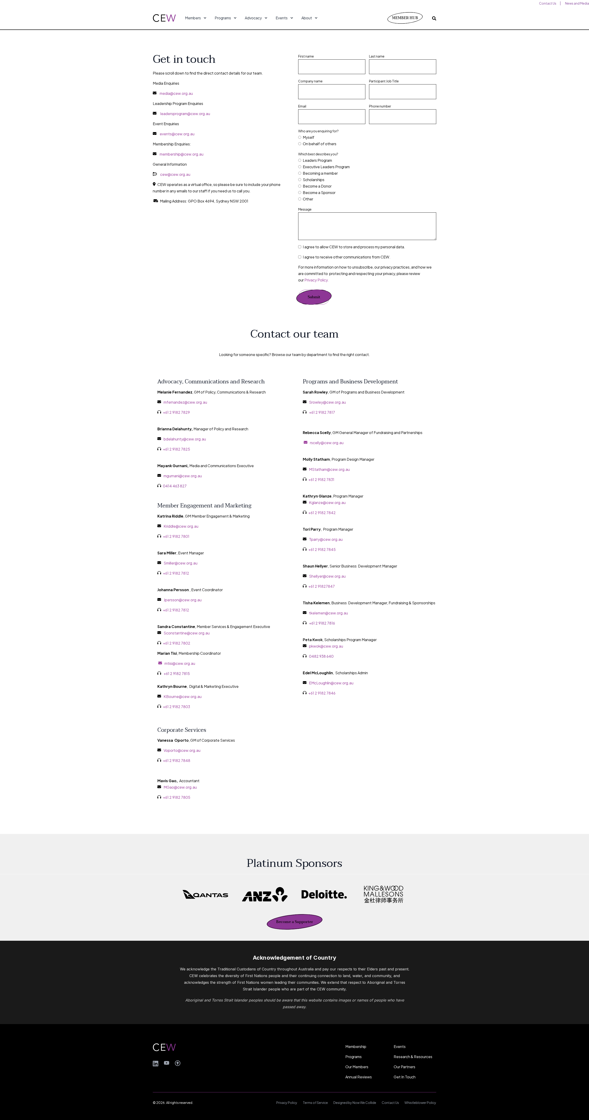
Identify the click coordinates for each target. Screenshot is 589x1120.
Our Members (356, 1066)
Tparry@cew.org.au (326, 539)
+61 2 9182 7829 (176, 412)
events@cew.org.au (177, 133)
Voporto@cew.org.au (182, 750)
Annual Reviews (358, 1076)
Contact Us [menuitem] (547, 3)
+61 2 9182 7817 (322, 412)
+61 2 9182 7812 (176, 573)
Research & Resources (413, 1056)
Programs (353, 1056)
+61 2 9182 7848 (176, 760)
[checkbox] (367, 140)
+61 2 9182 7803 (176, 706)
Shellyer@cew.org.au (327, 576)
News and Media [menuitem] (577, 3)
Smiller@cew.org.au (180, 563)
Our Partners (404, 1066)
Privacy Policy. (316, 280)
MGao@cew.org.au (180, 787)
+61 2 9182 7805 (176, 797)
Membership (355, 1046)
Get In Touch (405, 1076)
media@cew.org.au (176, 93)
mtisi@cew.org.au (179, 663)
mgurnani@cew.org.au (183, 475)
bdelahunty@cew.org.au (185, 439)
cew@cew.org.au (175, 174)
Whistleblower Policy (420, 1102)
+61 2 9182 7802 (176, 643)
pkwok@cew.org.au (326, 646)
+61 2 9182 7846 (321, 693)
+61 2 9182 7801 (176, 536)
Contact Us (390, 1102)
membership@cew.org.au (181, 154)
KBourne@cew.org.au (183, 696)
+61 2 (313, 586)
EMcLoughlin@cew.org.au (331, 682)
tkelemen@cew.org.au (328, 613)
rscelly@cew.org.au (327, 442)
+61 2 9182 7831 (321, 479)
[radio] (367, 137)
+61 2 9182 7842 (322, 512)
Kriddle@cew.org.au (181, 526)
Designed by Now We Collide (354, 1102)
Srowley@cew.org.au (327, 402)
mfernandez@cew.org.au (185, 402)
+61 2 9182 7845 (322, 549)
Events (400, 1046)
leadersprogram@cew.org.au (185, 113)
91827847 (326, 586)
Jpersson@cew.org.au (183, 599)
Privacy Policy (286, 1102)
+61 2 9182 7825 (176, 449)
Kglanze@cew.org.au (327, 502)
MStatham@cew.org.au (329, 469)
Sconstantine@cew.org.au (187, 633)
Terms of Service (315, 1102)
